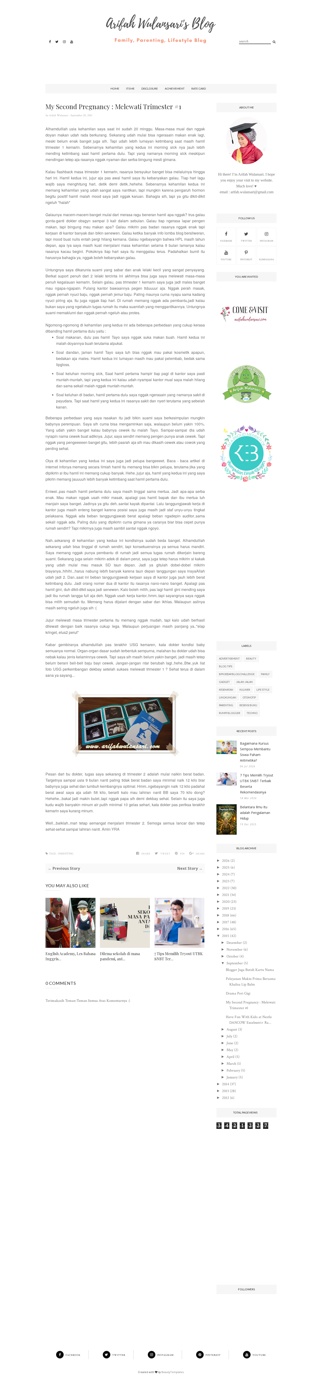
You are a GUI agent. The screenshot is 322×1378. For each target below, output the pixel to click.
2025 (226, 867)
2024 (226, 874)
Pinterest (246, 259)
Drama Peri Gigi (238, 993)
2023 (225, 881)
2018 (225, 915)
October (233, 956)
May (230, 1050)
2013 (225, 1091)
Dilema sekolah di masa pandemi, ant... (120, 956)
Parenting (65, 853)
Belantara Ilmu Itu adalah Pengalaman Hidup (255, 813)
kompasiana (266, 259)
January (232, 1077)
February (233, 1070)
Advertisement (229, 658)
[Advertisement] (159, 59)
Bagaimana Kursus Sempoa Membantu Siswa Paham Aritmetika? (255, 752)
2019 (225, 908)
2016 (225, 929)
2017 (225, 922)
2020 (226, 901)
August (232, 1029)
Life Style (262, 689)
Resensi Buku (248, 705)
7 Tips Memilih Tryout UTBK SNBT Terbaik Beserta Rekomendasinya (256, 783)
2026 (226, 860)
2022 (226, 888)
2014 (225, 1084)
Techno (252, 712)
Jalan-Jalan (244, 681)
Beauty (251, 658)
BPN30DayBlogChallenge (237, 674)
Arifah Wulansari (59, 115)
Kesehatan (226, 689)
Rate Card (198, 88)
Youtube (226, 259)
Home (115, 88)
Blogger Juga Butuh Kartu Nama (250, 969)
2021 (225, 894)
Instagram (266, 241)
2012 (225, 1097)
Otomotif (249, 697)
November (235, 949)
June (230, 1043)
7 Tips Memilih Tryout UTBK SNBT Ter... (178, 956)
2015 (225, 935)
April (230, 1056)
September (235, 963)
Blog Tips (225, 666)
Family (265, 674)
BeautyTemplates (172, 1372)
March (231, 1063)
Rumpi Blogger (229, 712)
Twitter (246, 241)
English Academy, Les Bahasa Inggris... (70, 956)
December (234, 942)
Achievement (175, 88)
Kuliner (244, 689)
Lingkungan (227, 697)
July (229, 1036)
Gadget (224, 681)
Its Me (130, 88)
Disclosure (149, 88)
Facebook (226, 241)
